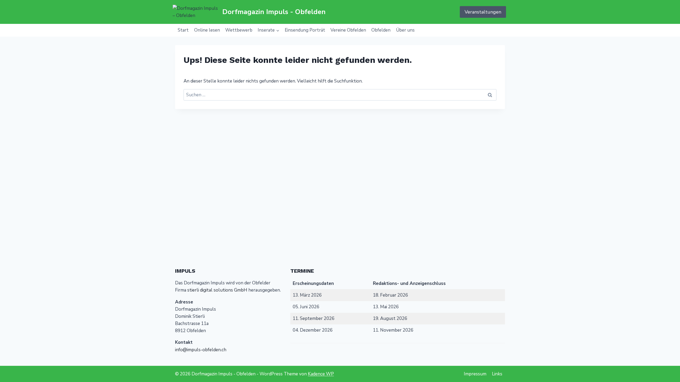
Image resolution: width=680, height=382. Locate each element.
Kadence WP (321, 374)
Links (497, 374)
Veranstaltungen (483, 12)
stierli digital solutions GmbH (217, 290)
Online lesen (207, 30)
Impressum (475, 374)
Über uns (405, 30)
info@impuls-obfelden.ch (200, 350)
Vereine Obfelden (348, 30)
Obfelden (380, 30)
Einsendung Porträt (305, 30)
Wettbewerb (238, 30)
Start (183, 30)
